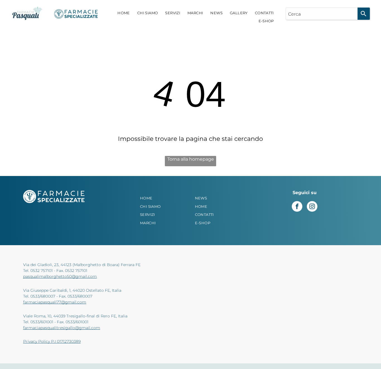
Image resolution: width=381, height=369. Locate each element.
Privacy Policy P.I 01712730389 (52, 341)
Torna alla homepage (190, 159)
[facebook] (297, 207)
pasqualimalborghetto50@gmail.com (60, 276)
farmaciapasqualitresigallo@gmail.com (61, 327)
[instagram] (312, 207)
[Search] (364, 14)
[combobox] (322, 14)
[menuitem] (124, 13)
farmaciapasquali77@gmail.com (54, 302)
